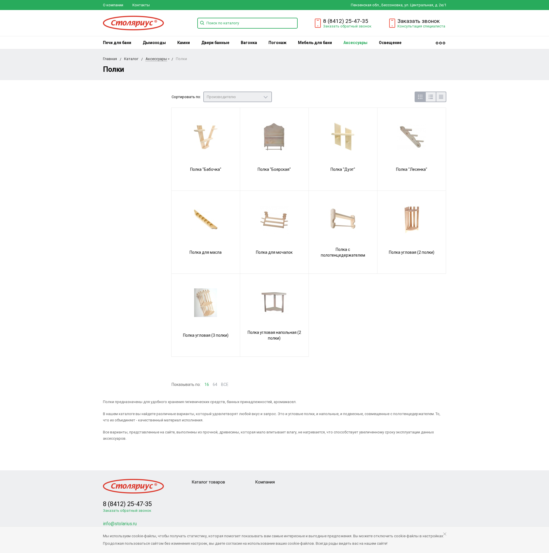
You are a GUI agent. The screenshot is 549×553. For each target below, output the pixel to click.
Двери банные (215, 42)
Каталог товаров (208, 482)
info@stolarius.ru (120, 523)
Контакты (141, 5)
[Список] (430, 97)
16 (206, 384)
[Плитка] (420, 97)
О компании (113, 5)
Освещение (390, 42)
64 (215, 384)
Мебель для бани (315, 42)
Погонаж (277, 42)
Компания (265, 482)
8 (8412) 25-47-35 (345, 21)
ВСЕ (224, 384)
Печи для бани (117, 42)
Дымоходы (154, 42)
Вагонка (249, 42)
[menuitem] (117, 42)
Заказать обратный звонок (347, 26)
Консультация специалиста (421, 26)
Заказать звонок (418, 21)
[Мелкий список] (441, 97)
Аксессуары (355, 42)
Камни (183, 42)
